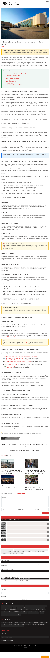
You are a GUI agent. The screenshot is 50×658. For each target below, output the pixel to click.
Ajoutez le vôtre (21, 493)
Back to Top (24, 599)
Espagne (9, 437)
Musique (10, 551)
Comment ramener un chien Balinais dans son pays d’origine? (16, 578)
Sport (22, 551)
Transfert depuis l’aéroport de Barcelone (14, 358)
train (30, 613)
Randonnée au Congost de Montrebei (14, 366)
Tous (19, 519)
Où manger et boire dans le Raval (13, 80)
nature (43, 609)
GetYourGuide (7, 246)
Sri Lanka (28, 551)
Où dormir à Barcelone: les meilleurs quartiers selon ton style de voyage (21, 356)
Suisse (34, 551)
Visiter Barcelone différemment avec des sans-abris (17, 359)
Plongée (9, 611)
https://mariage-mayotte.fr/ (7, 577)
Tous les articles (25, 649)
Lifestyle (35, 549)
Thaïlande (5, 553)
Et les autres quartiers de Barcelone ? (14, 84)
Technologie (41, 551)
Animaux (4, 549)
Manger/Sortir (43, 549)
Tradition (24, 613)
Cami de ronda (42, 606)
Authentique (16, 606)
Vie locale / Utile (15, 437)
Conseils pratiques (10, 83)
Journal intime (12, 609)
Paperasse (16, 551)
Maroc (4, 551)
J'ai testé (29, 549)
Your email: (3, 589)
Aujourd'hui (4, 519)
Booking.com (11, 309)
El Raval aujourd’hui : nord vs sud (13, 75)
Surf (4, 613)
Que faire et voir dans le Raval (12, 78)
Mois (15, 519)
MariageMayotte (5, 569)
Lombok (26, 609)
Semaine (11, 519)
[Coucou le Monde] (13, 4)
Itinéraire (5, 609)
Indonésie (22, 549)
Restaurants (24, 611)
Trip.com (25, 342)
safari (30, 611)
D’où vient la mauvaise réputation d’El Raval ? (16, 73)
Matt (2, 46)
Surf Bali (3, 560)
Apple (10, 606)
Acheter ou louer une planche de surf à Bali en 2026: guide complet (17, 562)
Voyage (21, 553)
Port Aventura (9, 367)
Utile (42, 613)
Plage (4, 611)
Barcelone (34, 606)
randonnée (16, 611)
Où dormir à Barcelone (11, 81)
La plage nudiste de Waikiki (12, 364)
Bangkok (28, 606)
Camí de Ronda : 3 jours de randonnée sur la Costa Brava (18, 361)
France (16, 549)
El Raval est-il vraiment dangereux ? (14, 76)
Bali (22, 606)
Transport (35, 613)
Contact (25, 647)
